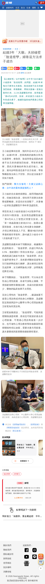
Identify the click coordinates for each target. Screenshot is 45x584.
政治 (23, 7)
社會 (28, 7)
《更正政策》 (16, 430)
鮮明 (22, 73)
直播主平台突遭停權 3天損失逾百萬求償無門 (25, 42)
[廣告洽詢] (40, 562)
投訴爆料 (7, 567)
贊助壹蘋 (9, 70)
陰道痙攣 (7, 474)
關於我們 (7, 545)
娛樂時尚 (10, 7)
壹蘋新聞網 (7, 49)
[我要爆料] (40, 556)
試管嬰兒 (17, 474)
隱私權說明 (7, 554)
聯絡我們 (7, 549)
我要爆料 (16, 70)
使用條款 (7, 563)
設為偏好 (3, 70)
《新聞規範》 (35, 424)
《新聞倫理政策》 (19, 424)
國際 (34, 7)
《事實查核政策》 (13, 427)
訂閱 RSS (19, 498)
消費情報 (7, 571)
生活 (17, 7)
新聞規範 (7, 558)
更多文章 (28, 498)
